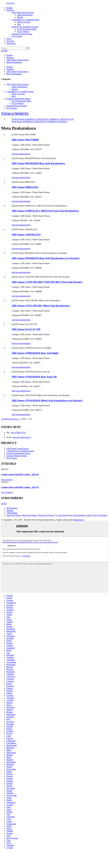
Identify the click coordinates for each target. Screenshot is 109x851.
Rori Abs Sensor (100, 515)
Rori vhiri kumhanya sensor (80, 515)
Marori (20, 17)
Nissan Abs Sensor (46, 515)
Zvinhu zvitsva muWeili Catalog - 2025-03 (20, 487)
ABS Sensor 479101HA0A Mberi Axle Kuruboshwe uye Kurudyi (47, 400)
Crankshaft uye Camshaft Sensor (25, 19)
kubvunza (16, 154)
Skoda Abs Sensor (29, 515)
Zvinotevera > (13, 419)
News (8, 39)
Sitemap (9, 510)
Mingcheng (78, 520)
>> (20, 419)
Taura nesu (11, 43)
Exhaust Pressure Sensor (22, 34)
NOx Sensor (17, 36)
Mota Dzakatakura (25, 15)
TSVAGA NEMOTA (15, 113)
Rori (19, 24)
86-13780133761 (18, 432)
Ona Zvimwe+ (7, 479)
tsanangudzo (25, 154)
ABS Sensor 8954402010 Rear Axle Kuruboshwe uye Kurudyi (45, 258)
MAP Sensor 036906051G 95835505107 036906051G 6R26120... (40, 121)
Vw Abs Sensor (61, 515)
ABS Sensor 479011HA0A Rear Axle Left (34, 376)
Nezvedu (10, 41)
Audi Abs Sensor (13, 515)
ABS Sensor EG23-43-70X (26, 329)
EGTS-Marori (23, 31)
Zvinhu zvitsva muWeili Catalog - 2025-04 (20, 474)
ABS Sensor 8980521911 (25, 187)
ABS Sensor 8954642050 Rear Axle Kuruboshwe (38, 163)
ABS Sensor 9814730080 (25, 139)
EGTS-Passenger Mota (26, 29)
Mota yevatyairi (23, 22)
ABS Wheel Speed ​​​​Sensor (23, 12)
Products (10, 10)
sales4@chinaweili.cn (22, 437)
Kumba (9, 8)
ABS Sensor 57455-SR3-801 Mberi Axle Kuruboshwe (41, 305)
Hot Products (11, 508)
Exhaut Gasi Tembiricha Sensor (25, 27)
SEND (4, 504)
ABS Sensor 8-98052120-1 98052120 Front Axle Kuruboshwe (45, 210)
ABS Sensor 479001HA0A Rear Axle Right (35, 353)
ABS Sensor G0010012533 (26, 234)
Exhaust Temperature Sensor (18, 98)
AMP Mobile (11, 513)
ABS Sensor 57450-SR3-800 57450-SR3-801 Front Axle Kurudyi (47, 282)
